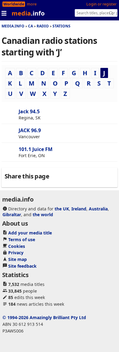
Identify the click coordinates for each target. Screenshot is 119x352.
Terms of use (21, 239)
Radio (43, 26)
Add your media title (30, 233)
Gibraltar (11, 214)
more (32, 4)
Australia (98, 209)
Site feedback (22, 266)
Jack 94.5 (29, 111)
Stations (61, 26)
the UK (62, 209)
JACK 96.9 (30, 130)
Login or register (101, 4)
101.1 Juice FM (35, 149)
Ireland (78, 209)
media (28, 13)
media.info (13, 26)
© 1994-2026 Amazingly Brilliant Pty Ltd (44, 317)
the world (43, 214)
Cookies (16, 246)
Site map (17, 259)
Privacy (15, 252)
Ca (30, 26)
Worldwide (13, 4)
